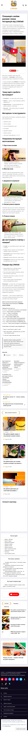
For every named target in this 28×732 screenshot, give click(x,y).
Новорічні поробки (8, 544)
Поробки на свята (8, 545)
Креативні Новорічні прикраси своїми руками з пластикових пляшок (19, 364)
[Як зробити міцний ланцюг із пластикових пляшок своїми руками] (14, 423)
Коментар (6, 606)
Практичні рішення (9, 547)
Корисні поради (8, 541)
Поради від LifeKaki (10, 265)
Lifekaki (6, 432)
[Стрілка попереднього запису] (24, 397)
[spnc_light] (26, 5)
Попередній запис (6, 394)
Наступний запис (6, 401)
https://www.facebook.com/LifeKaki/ (17, 310)
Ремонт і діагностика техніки (10, 548)
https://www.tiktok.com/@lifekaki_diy (15, 320)
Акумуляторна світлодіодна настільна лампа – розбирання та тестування (13, 566)
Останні (6, 603)
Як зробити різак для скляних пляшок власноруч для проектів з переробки (13, 462)
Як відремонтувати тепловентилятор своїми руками (13, 404)
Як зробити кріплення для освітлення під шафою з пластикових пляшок (11, 490)
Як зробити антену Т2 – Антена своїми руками (13, 397)
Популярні (15, 603)
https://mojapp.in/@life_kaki (12, 316)
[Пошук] (23, 5)
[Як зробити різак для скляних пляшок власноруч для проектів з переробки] (14, 451)
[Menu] (2, 5)
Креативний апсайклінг (9, 542)
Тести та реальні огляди (10, 553)
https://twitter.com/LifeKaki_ (14, 311)
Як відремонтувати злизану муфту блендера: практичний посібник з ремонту (13, 569)
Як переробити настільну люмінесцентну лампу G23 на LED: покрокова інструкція (14, 575)
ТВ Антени (7, 552)
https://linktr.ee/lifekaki (12, 315)
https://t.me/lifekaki (13, 313)
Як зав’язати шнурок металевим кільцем (11, 335)
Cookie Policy (8, 726)
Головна (5, 693)
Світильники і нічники (9, 550)
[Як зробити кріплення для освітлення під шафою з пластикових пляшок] (14, 478)
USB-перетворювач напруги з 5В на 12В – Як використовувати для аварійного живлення (13, 572)
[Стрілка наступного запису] (24, 405)
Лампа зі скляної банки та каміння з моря (12, 329)
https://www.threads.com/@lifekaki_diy (16, 321)
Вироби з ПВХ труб (9, 539)
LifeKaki (13, 8)
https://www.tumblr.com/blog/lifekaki (16, 318)
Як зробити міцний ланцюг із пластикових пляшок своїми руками (12, 435)
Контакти (5, 716)
